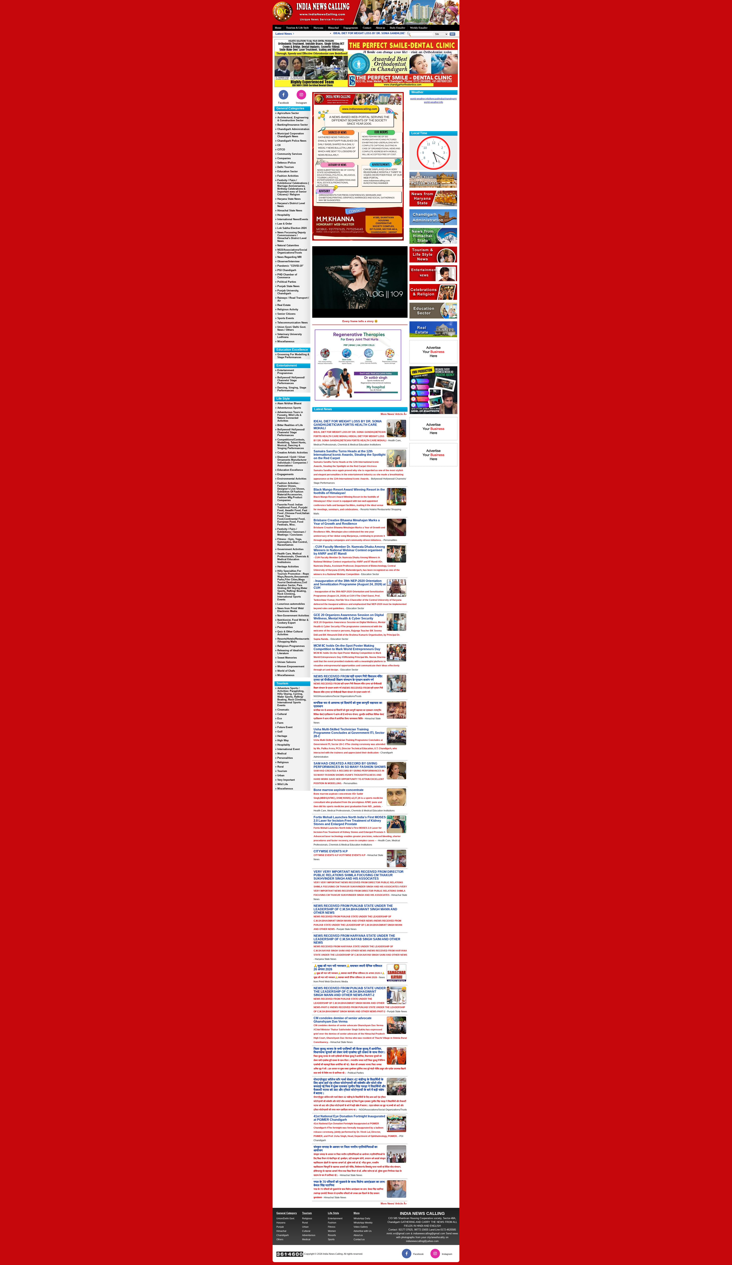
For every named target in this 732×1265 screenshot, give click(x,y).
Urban (280, 775)
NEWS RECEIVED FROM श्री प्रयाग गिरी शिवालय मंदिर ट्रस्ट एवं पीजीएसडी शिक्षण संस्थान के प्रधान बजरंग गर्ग (348, 678)
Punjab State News (288, 286)
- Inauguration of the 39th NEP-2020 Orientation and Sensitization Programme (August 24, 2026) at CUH (350, 584)
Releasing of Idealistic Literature (290, 652)
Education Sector (287, 171)
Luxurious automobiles (291, 603)
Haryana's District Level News (291, 205)
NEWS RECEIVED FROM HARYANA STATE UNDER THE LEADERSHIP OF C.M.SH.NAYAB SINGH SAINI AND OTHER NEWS (357, 939)
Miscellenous (285, 788)
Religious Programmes (291, 646)
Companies (284, 158)
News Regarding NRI (289, 257)
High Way (283, 740)
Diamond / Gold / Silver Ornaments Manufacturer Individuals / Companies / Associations (292, 461)
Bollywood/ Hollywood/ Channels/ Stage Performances (291, 380)
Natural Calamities (288, 245)
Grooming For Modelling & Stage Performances (293, 356)
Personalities (285, 627)
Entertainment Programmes (285, 372)
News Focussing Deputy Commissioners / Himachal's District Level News (292, 236)
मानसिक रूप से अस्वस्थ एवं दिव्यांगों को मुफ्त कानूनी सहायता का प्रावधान (348, 704)
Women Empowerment (290, 666)
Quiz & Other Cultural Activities (290, 633)
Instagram (301, 102)
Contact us (359, 1239)
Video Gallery (361, 1227)
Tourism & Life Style (297, 27)
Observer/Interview (288, 261)
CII (279, 145)
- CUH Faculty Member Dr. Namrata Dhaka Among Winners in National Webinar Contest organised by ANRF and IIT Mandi (349, 550)
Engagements (351, 27)
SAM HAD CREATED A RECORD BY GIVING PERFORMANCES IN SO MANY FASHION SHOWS (350, 765)
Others (279, 1239)
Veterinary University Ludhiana (289, 336)
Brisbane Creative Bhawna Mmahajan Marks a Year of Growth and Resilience (347, 522)
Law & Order (284, 223)
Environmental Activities (291, 478)
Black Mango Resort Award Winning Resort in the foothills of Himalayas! (349, 491)
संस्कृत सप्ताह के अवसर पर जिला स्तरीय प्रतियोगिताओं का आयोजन (345, 1148)
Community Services (289, 153)
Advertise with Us (363, 1231)
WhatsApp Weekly (363, 1222)
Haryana (318, 27)
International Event (288, 749)
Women (332, 1231)
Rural (280, 766)
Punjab (280, 1227)
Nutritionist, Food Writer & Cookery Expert (292, 621)
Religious (283, 762)
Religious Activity (287, 309)
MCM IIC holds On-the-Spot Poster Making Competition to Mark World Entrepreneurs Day (347, 647)
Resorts (332, 1235)
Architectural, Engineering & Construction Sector (292, 119)
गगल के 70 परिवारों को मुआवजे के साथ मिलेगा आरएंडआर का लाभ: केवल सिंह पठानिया (349, 1183)
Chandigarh (282, 1235)
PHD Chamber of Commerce (287, 276)
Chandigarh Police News (291, 140)
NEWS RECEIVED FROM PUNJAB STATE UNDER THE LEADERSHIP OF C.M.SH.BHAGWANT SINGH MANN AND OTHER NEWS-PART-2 (350, 992)
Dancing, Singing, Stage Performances (291, 389)
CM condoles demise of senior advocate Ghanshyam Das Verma (343, 1019)
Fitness (331, 1227)
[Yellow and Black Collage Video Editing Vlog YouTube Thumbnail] (433, 413)
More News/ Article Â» (394, 414)
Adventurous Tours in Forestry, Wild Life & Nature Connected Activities (290, 416)
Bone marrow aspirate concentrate (339, 790)
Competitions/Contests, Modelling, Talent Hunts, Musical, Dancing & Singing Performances (291, 444)
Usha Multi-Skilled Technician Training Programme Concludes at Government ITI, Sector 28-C (349, 733)
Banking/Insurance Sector (292, 124)
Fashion (332, 1222)
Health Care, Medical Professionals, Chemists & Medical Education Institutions (293, 558)
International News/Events (292, 219)
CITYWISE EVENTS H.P (331, 851)
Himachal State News (289, 210)
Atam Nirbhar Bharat (289, 403)
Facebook (283, 102)
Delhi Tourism (285, 167)
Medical (282, 753)
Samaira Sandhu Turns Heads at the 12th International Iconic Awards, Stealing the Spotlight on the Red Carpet (349, 455)
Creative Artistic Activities (292, 452)
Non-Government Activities (293, 615)
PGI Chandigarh (286, 270)
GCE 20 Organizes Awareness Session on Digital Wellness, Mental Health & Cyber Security (349, 616)
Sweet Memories (287, 657)
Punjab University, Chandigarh (288, 292)
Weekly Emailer (419, 27)
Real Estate (284, 305)
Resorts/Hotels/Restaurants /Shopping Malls (293, 640)
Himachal (333, 27)
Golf (279, 731)
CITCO (281, 149)
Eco (279, 718)
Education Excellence (290, 469)
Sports (331, 1239)
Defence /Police (286, 162)
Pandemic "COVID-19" (290, 265)
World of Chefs (286, 670)
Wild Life (282, 784)
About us (380, 27)
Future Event (284, 727)
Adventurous (308, 1235)
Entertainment (335, 1218)
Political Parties (286, 281)
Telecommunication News (292, 322)
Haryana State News (289, 198)
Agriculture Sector (288, 113)
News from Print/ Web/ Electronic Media (290, 610)
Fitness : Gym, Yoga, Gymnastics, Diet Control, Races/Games (292, 542)
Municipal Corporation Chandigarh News (290, 135)
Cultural (282, 714)
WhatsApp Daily (362, 1218)
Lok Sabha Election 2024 (292, 228)
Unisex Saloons (286, 662)
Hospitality (283, 214)
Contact (367, 27)
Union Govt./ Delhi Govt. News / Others (291, 328)
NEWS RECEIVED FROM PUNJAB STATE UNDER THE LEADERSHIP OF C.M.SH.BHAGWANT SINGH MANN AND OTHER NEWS (355, 909)
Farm (280, 722)
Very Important (286, 779)
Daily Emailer (397, 27)
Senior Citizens (286, 313)
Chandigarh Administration (293, 129)
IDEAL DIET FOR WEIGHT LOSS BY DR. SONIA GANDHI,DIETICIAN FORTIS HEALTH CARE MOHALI (362, 33)
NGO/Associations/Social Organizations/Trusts (292, 251)
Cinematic (283, 709)
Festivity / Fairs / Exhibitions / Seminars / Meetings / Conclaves (291, 532)
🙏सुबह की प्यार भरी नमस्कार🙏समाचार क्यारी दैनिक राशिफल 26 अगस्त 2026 (348, 967)
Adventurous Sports (289, 407)
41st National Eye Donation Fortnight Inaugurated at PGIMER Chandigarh (349, 1118)
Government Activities (290, 549)
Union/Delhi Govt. (285, 1218)
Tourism (282, 771)
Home (278, 27)
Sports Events (285, 318)
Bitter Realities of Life (290, 425)
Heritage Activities (288, 566)
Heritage (282, 736)
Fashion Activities (288, 175)
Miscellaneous (285, 341)
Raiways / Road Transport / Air (293, 299)
